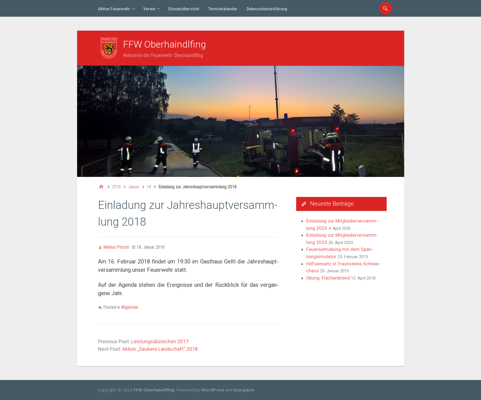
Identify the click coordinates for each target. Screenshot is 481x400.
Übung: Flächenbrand (328, 278)
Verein (149, 9)
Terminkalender (222, 9)
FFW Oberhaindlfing (164, 44)
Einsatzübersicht (183, 9)
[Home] (101, 187)
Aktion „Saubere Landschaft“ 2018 (160, 349)
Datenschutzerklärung (267, 9)
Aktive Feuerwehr (114, 9)
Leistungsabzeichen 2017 (159, 341)
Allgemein (129, 307)
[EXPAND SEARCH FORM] (385, 8)
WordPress (212, 389)
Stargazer (244, 389)
